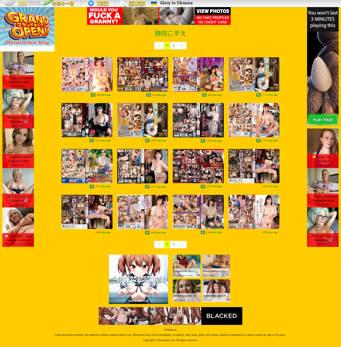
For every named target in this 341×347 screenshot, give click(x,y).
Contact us (170, 329)
